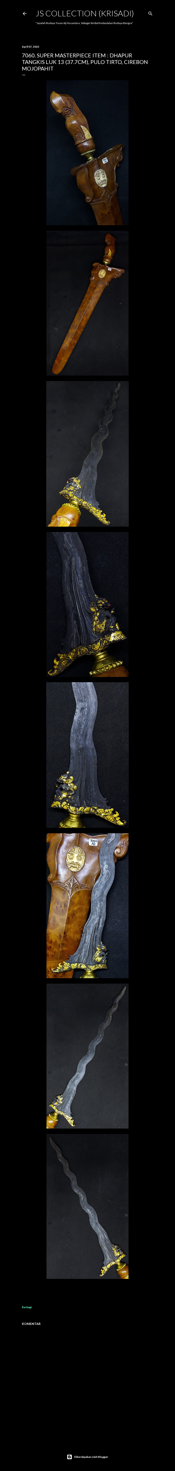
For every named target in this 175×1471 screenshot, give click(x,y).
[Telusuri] (150, 12)
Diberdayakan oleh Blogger (91, 1457)
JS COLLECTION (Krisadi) (85, 13)
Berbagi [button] (27, 1307)
